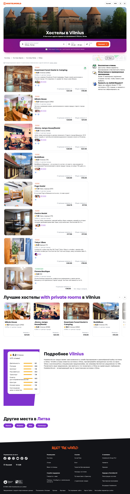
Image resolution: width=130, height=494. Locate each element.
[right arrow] (124, 297)
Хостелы (49, 458)
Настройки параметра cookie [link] (104, 490)
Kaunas (8, 425)
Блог (76, 462)
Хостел (37, 67)
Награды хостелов (80, 471)
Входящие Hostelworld (109, 485)
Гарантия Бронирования (82, 467)
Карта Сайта (88, 490)
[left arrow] (120, 297)
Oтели (49, 462)
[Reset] (64, 44)
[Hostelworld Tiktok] (26, 458)
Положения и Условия (43, 490)
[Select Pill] (120, 3)
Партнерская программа (110, 481)
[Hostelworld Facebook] (5, 458)
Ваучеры (63, 490)
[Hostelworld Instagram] (13, 458)
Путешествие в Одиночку (83, 476)
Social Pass (78, 458)
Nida (30, 425)
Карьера (105, 467)
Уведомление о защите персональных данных (18, 490)
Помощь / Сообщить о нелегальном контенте (58, 481)
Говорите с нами (52, 476)
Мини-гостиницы (52, 467)
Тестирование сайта (74, 490)
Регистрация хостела (109, 476)
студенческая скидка (81, 481)
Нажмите (105, 462)
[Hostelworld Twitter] (9, 458)
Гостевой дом (39, 268)
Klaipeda (20, 425)
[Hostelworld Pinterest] (22, 458)
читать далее (53, 63)
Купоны (55, 490)
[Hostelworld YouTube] (17, 458)
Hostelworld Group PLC (109, 458)
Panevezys (42, 425)
